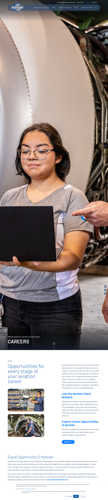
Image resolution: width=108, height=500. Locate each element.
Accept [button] (76, 496)
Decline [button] (82, 496)
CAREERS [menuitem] (87, 2)
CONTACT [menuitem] (94, 2)
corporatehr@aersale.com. (57, 479)
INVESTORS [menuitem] (80, 2)
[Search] (96, 7)
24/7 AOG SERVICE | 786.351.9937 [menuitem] (66, 2)
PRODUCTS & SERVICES (41, 7)
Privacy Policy (27, 489)
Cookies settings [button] (68, 496)
